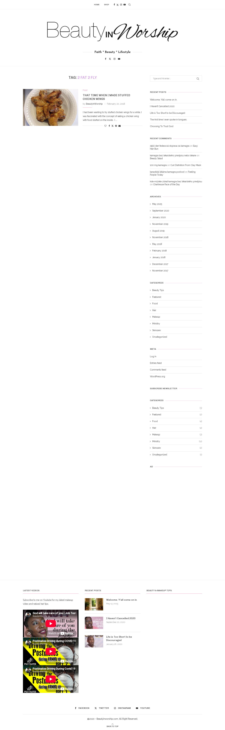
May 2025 (157, 204)
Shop (106, 5)
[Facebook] (114, 4)
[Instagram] (121, 4)
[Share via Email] (119, 126)
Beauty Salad (156, 158)
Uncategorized (159, 337)
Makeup (156, 317)
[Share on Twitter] (112, 125)
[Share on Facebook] (109, 126)
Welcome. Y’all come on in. (163, 99)
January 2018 (158, 257)
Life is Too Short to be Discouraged (167, 113)
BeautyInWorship (94, 104)
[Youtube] (125, 4)
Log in (153, 356)
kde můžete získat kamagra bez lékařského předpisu (176, 181)
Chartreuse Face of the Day (166, 184)
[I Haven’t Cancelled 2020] (94, 623)
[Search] (129, 4)
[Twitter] (117, 4)
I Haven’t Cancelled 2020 (162, 106)
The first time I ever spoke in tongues (168, 119)
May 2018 (157, 244)
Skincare (156, 330)
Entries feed (156, 363)
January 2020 (159, 217)
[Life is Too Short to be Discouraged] (94, 641)
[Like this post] (105, 126)
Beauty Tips (158, 290)
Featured (156, 297)
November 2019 (160, 224)
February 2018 (159, 250)
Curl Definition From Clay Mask (186, 165)
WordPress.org (157, 376)
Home (96, 5)
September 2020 (160, 210)
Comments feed (158, 370)
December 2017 (160, 264)
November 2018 (160, 237)
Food (155, 303)
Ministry (156, 323)
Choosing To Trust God (161, 126)
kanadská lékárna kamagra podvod (167, 172)
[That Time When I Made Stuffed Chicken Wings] (50, 107)
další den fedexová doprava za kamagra (169, 146)
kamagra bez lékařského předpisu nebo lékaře (173, 155)
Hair (154, 310)
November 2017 (160, 270)
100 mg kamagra (158, 165)
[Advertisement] (82, 154)
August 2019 (158, 231)
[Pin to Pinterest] (116, 126)
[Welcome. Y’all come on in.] (94, 604)
